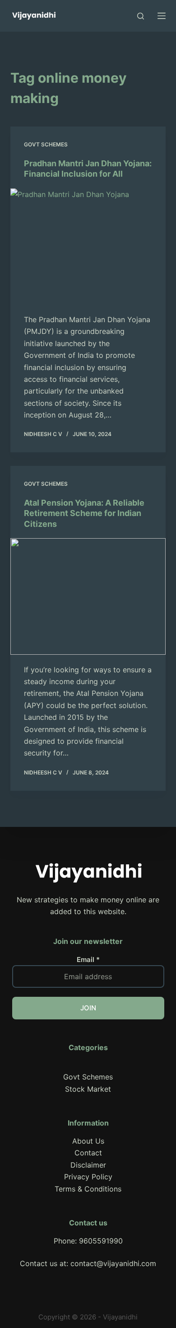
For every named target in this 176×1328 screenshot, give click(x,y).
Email (88, 959)
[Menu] (161, 16)
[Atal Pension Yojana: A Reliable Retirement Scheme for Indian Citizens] (87, 596)
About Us (88, 1140)
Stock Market (88, 1088)
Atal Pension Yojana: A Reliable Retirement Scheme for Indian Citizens (84, 513)
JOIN (88, 1008)
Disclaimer (88, 1164)
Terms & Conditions (88, 1188)
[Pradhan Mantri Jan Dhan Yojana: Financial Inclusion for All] (87, 246)
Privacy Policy (88, 1176)
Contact (88, 1152)
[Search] (140, 16)
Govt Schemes (46, 144)
